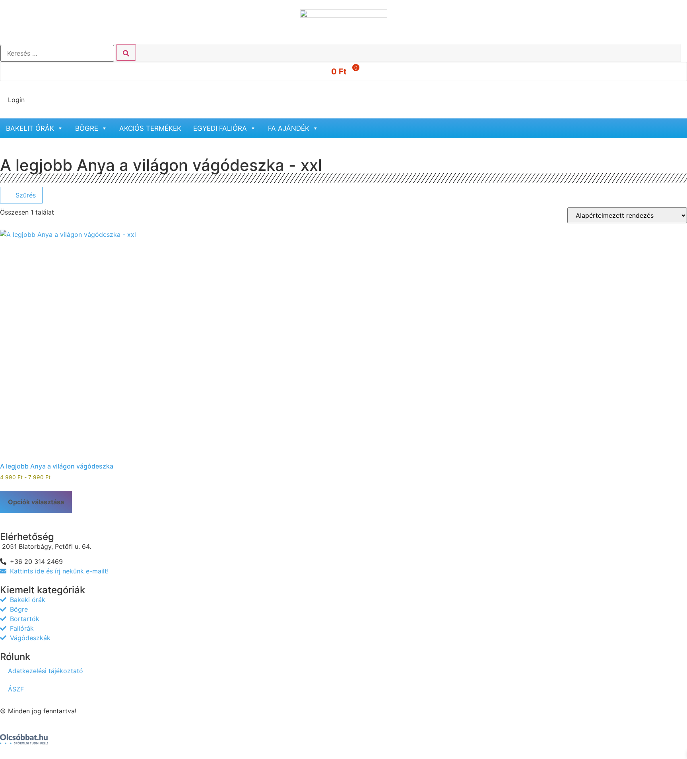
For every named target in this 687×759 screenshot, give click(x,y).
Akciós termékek (150, 128)
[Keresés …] (57, 53)
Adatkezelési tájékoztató (45, 671)
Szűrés (25, 195)
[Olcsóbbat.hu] (24, 735)
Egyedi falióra (220, 128)
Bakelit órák (30, 128)
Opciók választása (36, 502)
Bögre (86, 128)
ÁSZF (16, 689)
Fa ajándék (288, 128)
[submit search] (126, 52)
